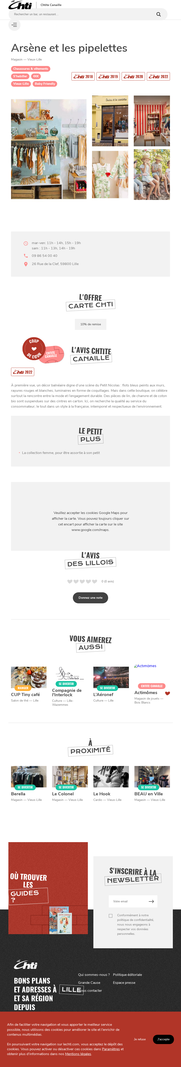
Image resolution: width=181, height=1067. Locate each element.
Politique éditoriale (127, 974)
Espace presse (124, 982)
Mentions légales (78, 1054)
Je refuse (140, 1039)
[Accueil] (20, 5)
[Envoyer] (151, 901)
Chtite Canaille (51, 5)
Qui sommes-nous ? (94, 974)
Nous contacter (90, 990)
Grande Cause (89, 982)
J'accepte (163, 1039)
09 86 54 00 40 (44, 255)
